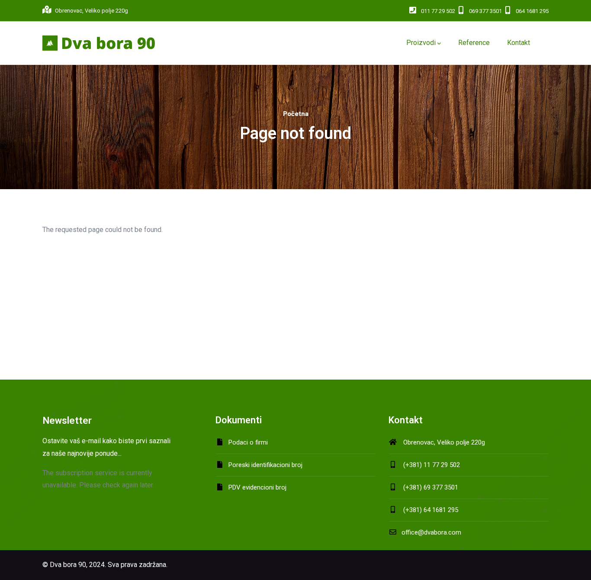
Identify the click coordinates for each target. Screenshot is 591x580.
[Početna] (98, 43)
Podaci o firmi (248, 442)
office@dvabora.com (431, 532)
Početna (295, 114)
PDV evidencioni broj (257, 487)
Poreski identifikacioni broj (265, 465)
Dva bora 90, (68, 565)
